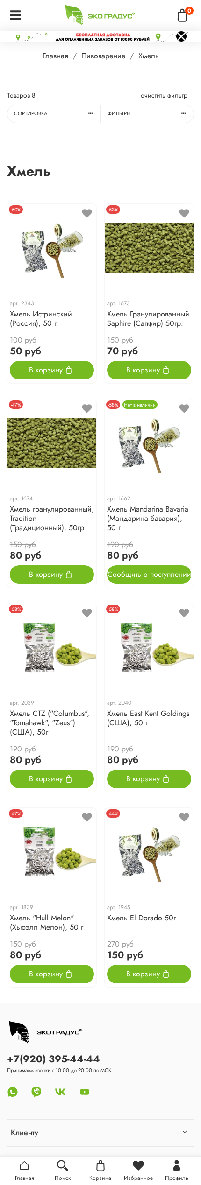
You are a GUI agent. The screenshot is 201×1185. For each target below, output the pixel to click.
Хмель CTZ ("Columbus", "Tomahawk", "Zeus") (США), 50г (49, 722)
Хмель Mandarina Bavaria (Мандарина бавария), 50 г (147, 518)
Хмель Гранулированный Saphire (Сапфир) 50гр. (148, 319)
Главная (55, 55)
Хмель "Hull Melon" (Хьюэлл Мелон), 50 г (46, 922)
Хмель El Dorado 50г (141, 917)
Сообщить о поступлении (149, 574)
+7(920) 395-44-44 (53, 1059)
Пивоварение (103, 55)
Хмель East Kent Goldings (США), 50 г (148, 718)
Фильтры (119, 113)
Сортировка (30, 113)
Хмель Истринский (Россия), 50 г (41, 319)
